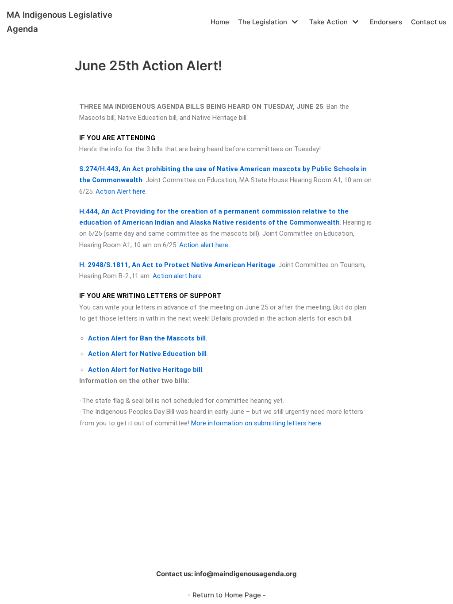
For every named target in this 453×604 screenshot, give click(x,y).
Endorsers (386, 22)
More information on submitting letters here (256, 423)
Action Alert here (121, 191)
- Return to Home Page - (227, 595)
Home (220, 22)
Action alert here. (204, 245)
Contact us (428, 22)
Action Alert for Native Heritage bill (145, 370)
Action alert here (177, 276)
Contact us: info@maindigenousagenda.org (226, 574)
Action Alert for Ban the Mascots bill (147, 338)
